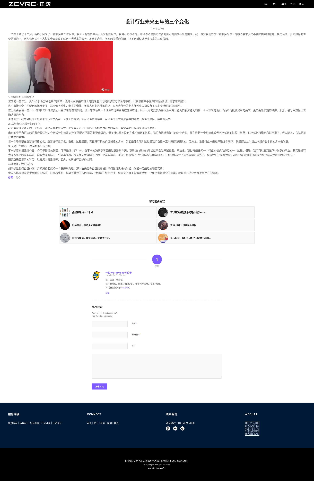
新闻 (102, 423)
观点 (18, 177)
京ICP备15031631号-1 (157, 468)
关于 (96, 423)
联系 (116, 423)
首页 (89, 423)
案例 (109, 423)
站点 (133, 345)
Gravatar (124, 287)
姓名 (134, 323)
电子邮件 (136, 334)
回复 (107, 293)
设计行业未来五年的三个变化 (157, 22)
